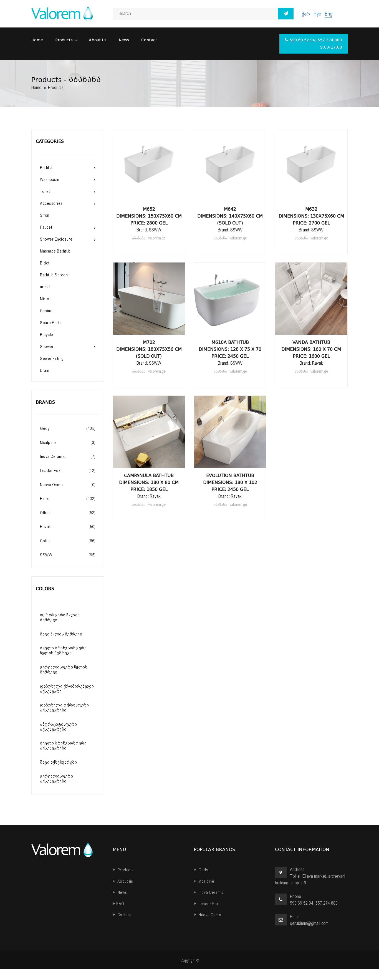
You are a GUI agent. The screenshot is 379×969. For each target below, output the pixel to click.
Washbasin (49, 179)
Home (37, 40)
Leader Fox (208, 903)
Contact (149, 40)
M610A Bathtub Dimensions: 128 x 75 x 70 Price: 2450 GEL (230, 349)
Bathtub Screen (54, 274)
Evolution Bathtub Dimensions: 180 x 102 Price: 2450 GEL (230, 482)
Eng (328, 14)
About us (98, 40)
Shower (47, 346)
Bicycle (46, 334)
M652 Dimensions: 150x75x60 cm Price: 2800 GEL (149, 216)
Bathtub (47, 167)
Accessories (51, 203)
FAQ (120, 903)
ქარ (306, 14)
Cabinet (47, 310)
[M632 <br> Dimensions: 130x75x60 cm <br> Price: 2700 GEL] (311, 195)
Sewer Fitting (52, 358)
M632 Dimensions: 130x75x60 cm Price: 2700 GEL (311, 216)
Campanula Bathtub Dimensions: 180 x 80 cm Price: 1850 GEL (149, 482)
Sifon (44, 215)
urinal (45, 286)
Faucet (46, 227)
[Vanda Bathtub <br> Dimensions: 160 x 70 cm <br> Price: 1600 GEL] (311, 329)
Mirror (45, 298)
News (124, 40)
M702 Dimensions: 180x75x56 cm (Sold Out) (149, 349)
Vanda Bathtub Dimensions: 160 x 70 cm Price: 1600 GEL (311, 349)
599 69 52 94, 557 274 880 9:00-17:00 (315, 44)
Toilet (45, 191)
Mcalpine (206, 881)
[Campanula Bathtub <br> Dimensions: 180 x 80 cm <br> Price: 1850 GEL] (149, 462)
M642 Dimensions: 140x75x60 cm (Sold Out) (230, 216)
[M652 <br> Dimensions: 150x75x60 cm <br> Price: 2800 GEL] (149, 195)
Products (64, 40)
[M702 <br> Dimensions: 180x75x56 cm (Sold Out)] (149, 329)
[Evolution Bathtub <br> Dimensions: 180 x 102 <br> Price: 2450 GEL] (230, 462)
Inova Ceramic (211, 892)
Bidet (45, 263)
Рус (317, 14)
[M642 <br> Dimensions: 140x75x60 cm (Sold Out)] (230, 195)
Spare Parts (51, 322)
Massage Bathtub (55, 251)
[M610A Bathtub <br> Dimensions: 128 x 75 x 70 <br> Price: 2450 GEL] (230, 329)
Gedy (203, 869)
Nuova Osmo (209, 914)
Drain (44, 370)
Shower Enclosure (56, 239)
